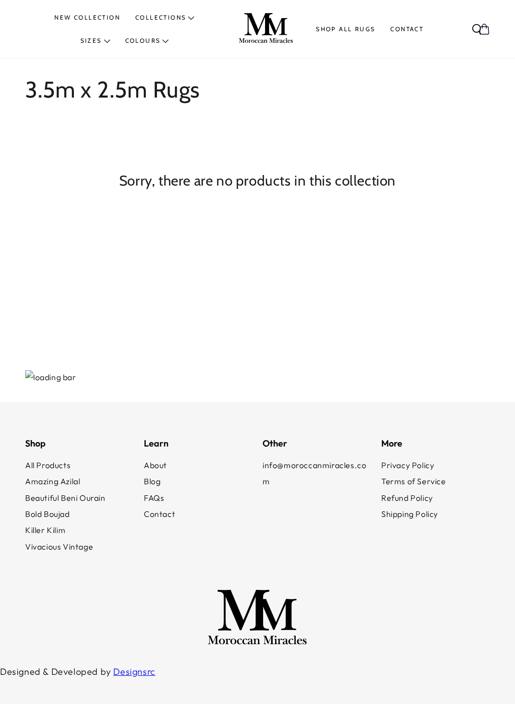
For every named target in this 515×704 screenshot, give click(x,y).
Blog (152, 481)
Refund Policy (407, 498)
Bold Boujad (47, 514)
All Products (47, 465)
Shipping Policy (409, 514)
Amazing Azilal (52, 481)
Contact (159, 514)
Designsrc (134, 671)
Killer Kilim (45, 530)
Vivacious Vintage (59, 547)
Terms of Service (413, 481)
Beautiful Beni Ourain (65, 498)
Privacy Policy (407, 465)
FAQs (154, 498)
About (155, 465)
